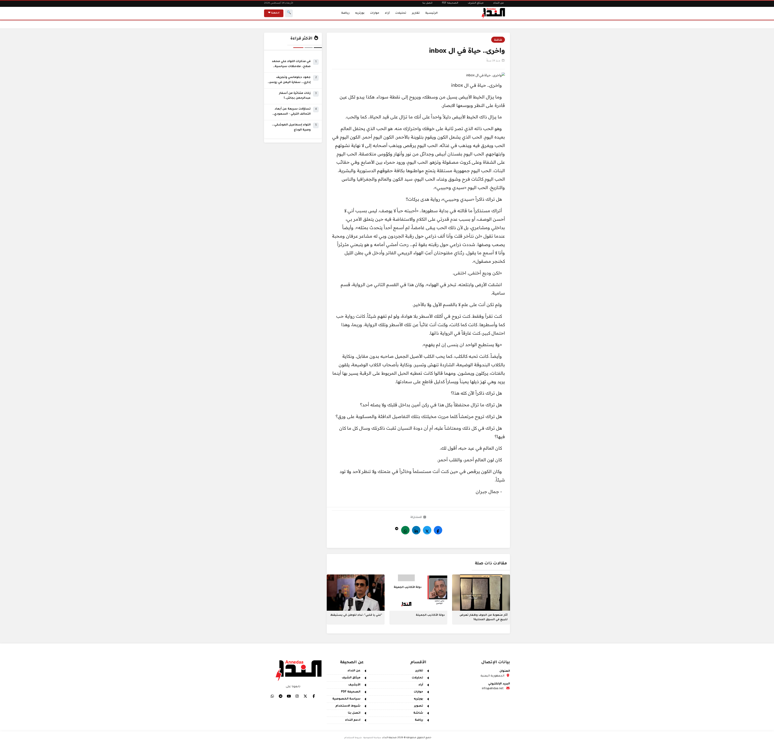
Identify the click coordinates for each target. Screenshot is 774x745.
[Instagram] (297, 696)
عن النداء (498, 3)
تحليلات (400, 13)
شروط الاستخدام (347, 706)
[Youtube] (288, 696)
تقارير (416, 13)
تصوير (418, 706)
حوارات (374, 13)
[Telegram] (397, 528)
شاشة (498, 39)
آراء (387, 13)
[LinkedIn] (416, 530)
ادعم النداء (352, 720)
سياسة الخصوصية (346, 699)
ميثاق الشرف (476, 3)
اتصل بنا (427, 3)
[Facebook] (438, 530)
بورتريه (359, 13)
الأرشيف (354, 685)
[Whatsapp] (405, 530)
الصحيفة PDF (450, 3)
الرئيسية (431, 13)
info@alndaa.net (493, 688)
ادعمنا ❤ (273, 13)
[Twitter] (427, 530)
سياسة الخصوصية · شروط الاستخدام (362, 738)
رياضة (345, 13)
